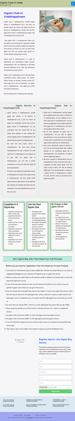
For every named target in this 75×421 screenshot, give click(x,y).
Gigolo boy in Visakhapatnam (16, 154)
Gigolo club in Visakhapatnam (14, 22)
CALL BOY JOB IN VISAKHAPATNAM (8, 400)
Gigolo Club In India (11, 2)
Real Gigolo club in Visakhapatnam (16, 40)
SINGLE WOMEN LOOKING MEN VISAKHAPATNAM (36, 405)
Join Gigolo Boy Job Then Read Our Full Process (37, 259)
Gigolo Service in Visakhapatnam (18, 113)
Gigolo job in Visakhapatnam (53, 112)
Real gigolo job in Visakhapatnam (54, 126)
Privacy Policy (18, 415)
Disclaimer (28, 415)
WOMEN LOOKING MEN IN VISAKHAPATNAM (34, 400)
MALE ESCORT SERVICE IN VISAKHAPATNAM (61, 405)
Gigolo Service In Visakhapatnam (19, 106)
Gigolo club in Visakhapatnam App (19, 93)
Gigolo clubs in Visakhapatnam (14, 59)
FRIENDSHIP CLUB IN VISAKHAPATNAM (59, 400)
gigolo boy (43, 329)
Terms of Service (40, 415)
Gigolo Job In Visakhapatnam (56, 106)
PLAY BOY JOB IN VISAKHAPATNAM (8, 405)
